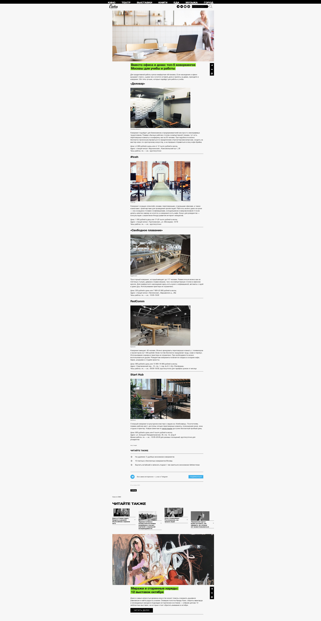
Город (208, 2)
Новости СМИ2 (116, 497)
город (133, 490)
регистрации (167, 428)
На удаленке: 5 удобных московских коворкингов (154, 457)
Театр (126, 2)
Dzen (185, 6)
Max (188, 6)
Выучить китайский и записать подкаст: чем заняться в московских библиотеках (167, 465)
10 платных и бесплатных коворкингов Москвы (153, 461)
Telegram (178, 6)
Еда (176, 2)
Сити (113, 6)
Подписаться (196, 477)
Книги (162, 2)
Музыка (192, 2)
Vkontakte (181, 6)
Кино (111, 2)
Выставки (144, 2)
